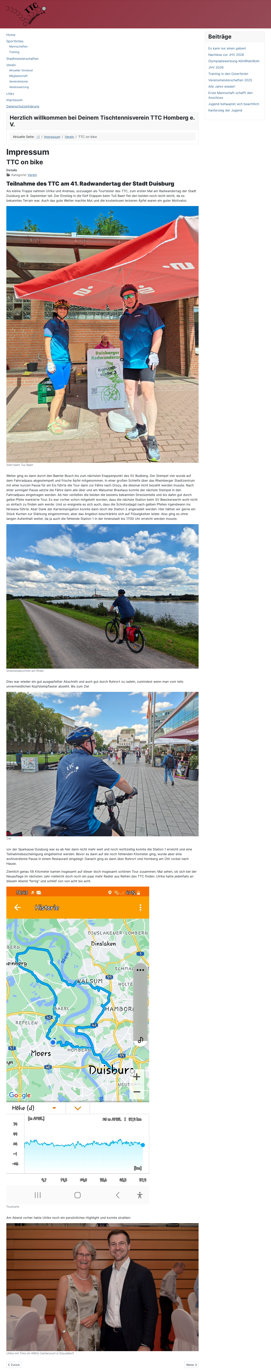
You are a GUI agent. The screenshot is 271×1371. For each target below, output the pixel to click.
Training (14, 52)
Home (10, 35)
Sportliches (14, 41)
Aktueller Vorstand (21, 70)
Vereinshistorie (18, 81)
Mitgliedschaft (18, 75)
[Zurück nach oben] (264, 1363)
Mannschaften (18, 46)
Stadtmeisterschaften (22, 59)
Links (10, 94)
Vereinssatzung (19, 87)
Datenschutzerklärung (22, 106)
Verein (11, 65)
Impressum (14, 100)
